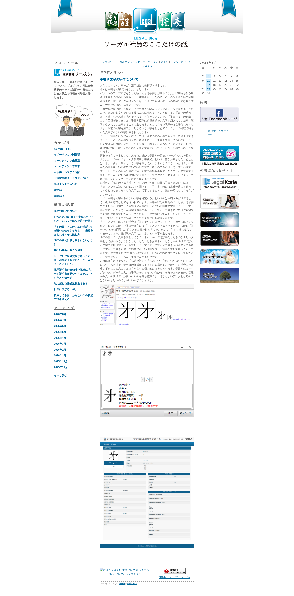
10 (208, 80)
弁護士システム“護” (66, 184)
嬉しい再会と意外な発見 (68, 250)
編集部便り (60, 195)
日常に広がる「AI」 (65, 289)
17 (208, 84)
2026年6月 (60, 326)
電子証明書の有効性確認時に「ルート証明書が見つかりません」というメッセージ (73, 273)
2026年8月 (60, 314)
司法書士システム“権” (67, 172)
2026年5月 (60, 331)
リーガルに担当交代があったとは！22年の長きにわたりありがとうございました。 (73, 260)
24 (208, 89)
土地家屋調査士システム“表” (71, 178)
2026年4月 (60, 337)
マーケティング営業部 (67, 166)
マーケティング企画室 (67, 160)
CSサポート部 (62, 148)
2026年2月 (60, 349)
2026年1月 (60, 355)
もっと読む (60, 375)
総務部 (58, 189)
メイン (164, 61)
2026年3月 (60, 343)
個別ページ (132, 583)
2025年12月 (61, 361)
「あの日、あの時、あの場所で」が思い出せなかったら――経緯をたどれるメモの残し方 (73, 230)
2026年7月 (60, 320)
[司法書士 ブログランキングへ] (175, 573)
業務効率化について (65, 210)
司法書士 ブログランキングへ (174, 577)
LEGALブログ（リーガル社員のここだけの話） (147, 28)
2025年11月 (61, 367)
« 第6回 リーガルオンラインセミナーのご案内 (130, 61)
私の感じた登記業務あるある (71, 283)
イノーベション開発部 (67, 154)
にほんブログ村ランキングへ (124, 573)
